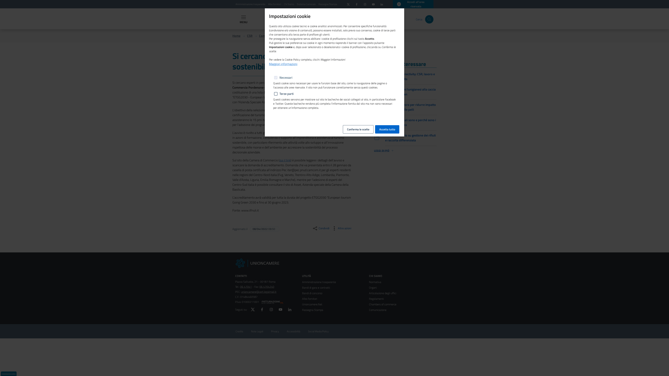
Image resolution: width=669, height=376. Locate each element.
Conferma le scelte (358, 129)
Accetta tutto (387, 129)
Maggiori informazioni (283, 64)
